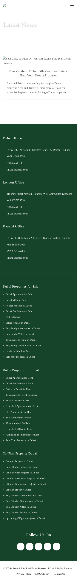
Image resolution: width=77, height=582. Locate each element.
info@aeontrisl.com (17, 169)
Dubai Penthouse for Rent (19, 383)
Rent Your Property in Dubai (21, 440)
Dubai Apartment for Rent (19, 377)
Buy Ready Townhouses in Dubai (23, 345)
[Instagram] (38, 546)
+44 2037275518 (16, 200)
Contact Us (59, 573)
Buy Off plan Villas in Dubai (21, 506)
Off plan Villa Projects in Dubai (22, 472)
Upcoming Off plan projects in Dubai (25, 518)
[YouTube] (56, 546)
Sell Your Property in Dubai (20, 356)
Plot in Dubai (13, 317)
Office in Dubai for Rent (18, 389)
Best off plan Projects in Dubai (22, 467)
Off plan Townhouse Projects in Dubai (26, 484)
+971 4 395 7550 (16, 156)
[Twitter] (29, 546)
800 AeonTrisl (14, 163)
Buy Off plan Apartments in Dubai (24, 495)
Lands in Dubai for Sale (18, 351)
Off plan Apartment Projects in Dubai (25, 478)
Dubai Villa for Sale (16, 300)
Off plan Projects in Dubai (19, 461)
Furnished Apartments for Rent (22, 406)
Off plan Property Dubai (18, 489)
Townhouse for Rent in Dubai (21, 394)
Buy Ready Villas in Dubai (20, 334)
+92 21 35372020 (16, 244)
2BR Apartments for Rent (19, 417)
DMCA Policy (42, 573)
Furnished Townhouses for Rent (22, 434)
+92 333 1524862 (16, 251)
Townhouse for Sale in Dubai (21, 339)
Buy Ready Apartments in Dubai (23, 328)
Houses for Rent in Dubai (19, 400)
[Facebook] (20, 546)
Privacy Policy (23, 573)
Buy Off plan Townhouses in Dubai (24, 501)
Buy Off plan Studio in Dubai (21, 512)
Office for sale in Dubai (18, 322)
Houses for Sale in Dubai (19, 305)
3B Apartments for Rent (18, 423)
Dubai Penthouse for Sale (19, 311)
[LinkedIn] (47, 546)
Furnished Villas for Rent (19, 429)
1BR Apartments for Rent (19, 412)
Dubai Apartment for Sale (19, 294)
